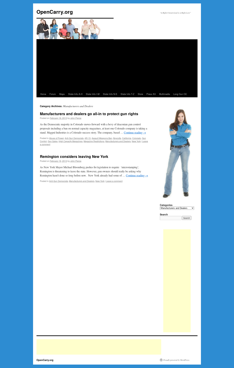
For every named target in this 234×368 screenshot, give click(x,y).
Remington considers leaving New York (74, 156)
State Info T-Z (127, 94)
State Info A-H (75, 94)
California (126, 138)
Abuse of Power (56, 138)
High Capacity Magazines (71, 141)
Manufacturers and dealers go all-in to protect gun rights (89, 113)
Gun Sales (53, 141)
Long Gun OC (180, 94)
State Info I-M (93, 94)
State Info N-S (110, 94)
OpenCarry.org (54, 11)
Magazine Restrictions (94, 141)
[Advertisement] (117, 65)
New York (136, 141)
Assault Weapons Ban (102, 138)
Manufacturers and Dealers (118, 141)
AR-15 (88, 138)
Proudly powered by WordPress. (176, 360)
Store (140, 94)
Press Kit (151, 94)
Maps (62, 94)
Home (43, 94)
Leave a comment (114, 181)
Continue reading (135, 132)
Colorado (136, 138)
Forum (53, 94)
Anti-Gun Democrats (74, 138)
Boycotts (117, 138)
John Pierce (75, 118)
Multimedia (164, 94)
